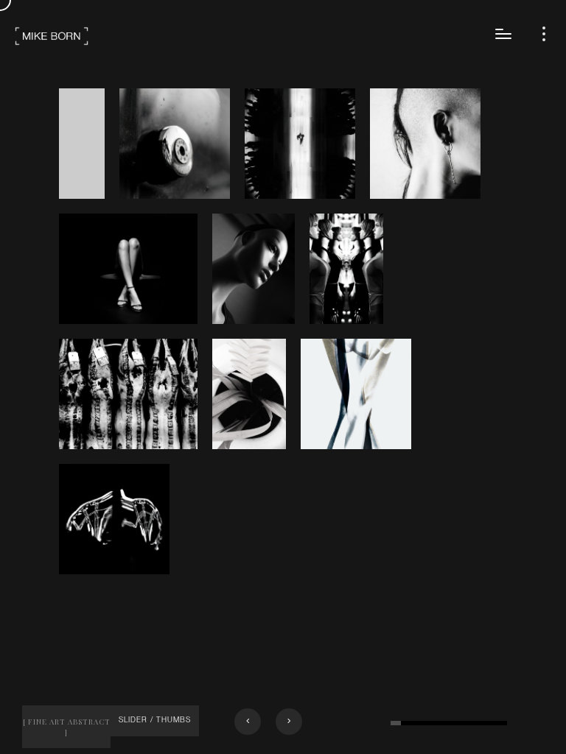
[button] (247, 721)
